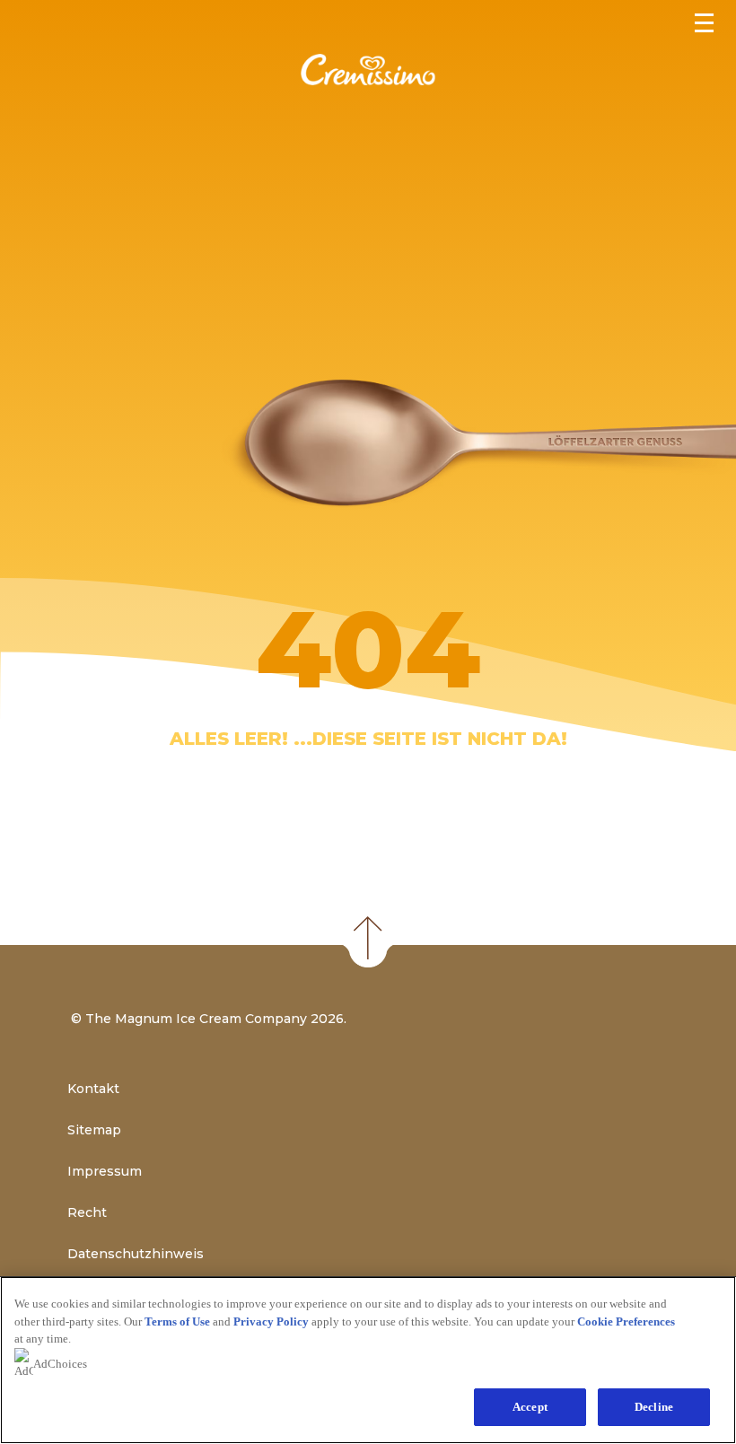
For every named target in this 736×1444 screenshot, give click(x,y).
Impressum (104, 1171)
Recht (87, 1212)
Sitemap (94, 1130)
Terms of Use (177, 1321)
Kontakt (93, 1088)
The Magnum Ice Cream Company (196, 1019)
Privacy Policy (271, 1321)
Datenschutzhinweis (135, 1254)
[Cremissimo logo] (368, 80)
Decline (654, 1406)
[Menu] (706, 20)
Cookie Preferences (626, 1321)
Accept (530, 1406)
